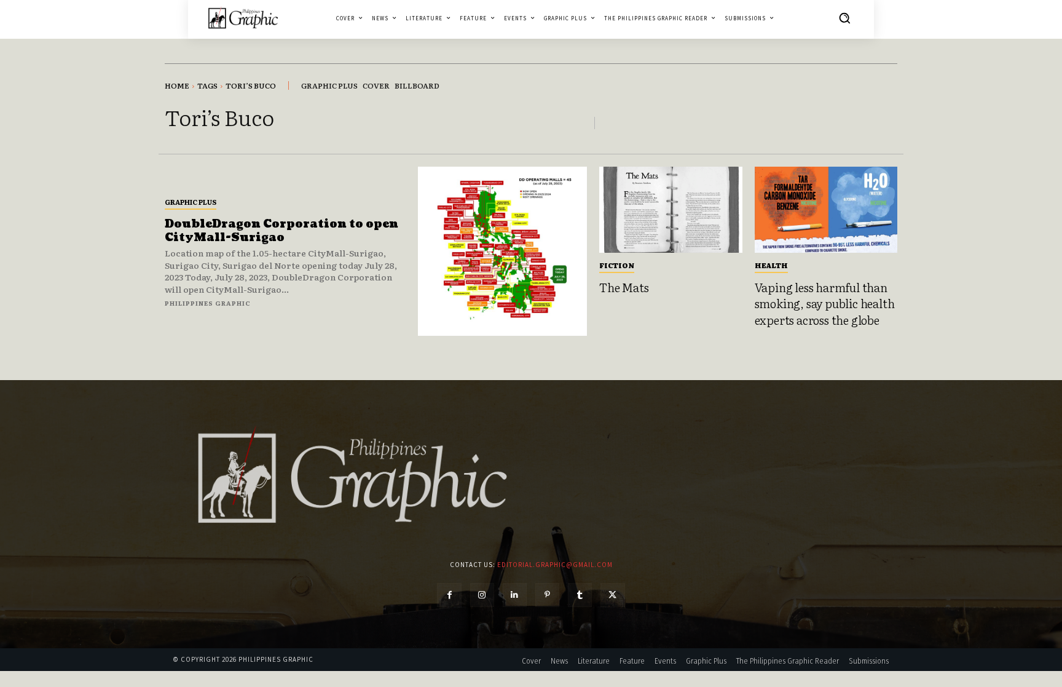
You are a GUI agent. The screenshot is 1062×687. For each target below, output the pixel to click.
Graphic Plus (190, 202)
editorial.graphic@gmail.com (555, 564)
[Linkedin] (515, 595)
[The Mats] (670, 210)
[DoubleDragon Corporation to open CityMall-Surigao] (502, 251)
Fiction (616, 265)
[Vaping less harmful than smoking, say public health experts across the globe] (826, 210)
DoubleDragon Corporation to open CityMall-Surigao (281, 230)
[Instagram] (482, 595)
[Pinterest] (547, 595)
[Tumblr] (580, 595)
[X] (612, 595)
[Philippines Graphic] (243, 17)
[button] (844, 18)
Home (177, 85)
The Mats (623, 287)
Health (771, 265)
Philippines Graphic (208, 303)
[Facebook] (449, 595)
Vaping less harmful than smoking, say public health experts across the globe (825, 303)
